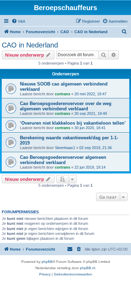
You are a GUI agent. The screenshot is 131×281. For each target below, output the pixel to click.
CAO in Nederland (30, 45)
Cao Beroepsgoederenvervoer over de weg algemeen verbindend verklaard (65, 106)
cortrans (62, 94)
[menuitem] (18, 21)
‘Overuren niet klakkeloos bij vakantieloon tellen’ (73, 123)
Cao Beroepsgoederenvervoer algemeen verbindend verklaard (63, 160)
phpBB (47, 262)
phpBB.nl (87, 268)
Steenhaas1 (65, 148)
